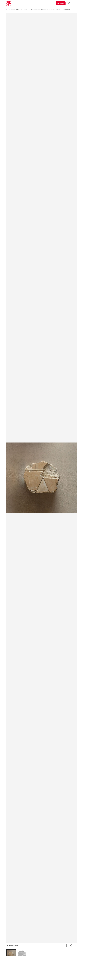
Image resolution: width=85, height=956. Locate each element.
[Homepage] (8, 3)
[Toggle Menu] (75, 3)
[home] (7, 10)
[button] (41, 478)
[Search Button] (69, 3)
